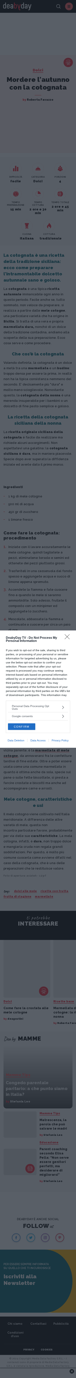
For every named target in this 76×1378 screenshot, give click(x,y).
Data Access (38, 740)
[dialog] (38, 689)
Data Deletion (16, 740)
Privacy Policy (60, 740)
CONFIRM (21, 726)
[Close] (68, 638)
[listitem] (38, 707)
